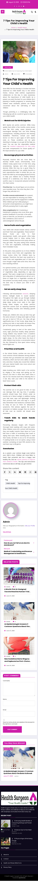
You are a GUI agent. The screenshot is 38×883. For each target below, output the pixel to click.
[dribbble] (19, 6)
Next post (7, 548)
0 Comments (28, 74)
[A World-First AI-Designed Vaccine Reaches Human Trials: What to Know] (19, 576)
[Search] (32, 12)
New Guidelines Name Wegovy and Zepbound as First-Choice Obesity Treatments (17, 660)
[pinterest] (25, 472)
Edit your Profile (30, 525)
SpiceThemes (22, 880)
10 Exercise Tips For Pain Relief (22, 832)
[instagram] (21, 6)
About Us (6, 857)
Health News (8, 67)
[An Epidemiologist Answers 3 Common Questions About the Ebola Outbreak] (19, 611)
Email (4, 710)
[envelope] (20, 472)
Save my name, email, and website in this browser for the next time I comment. (18, 723)
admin (6, 74)
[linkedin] (15, 472)
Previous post (8, 540)
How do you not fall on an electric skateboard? (17, 544)
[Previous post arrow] (33, 543)
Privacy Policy (7, 869)
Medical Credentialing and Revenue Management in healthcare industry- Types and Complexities (18, 552)
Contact (6, 861)
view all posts (7, 532)
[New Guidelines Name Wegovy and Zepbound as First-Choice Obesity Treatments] (19, 646)
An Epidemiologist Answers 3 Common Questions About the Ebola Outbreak (17, 625)
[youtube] (24, 6)
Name (5, 699)
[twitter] (10, 472)
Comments (6, 681)
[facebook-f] (14, 6)
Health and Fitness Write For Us (13, 865)
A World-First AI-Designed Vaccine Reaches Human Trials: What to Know (17, 590)
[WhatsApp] (30, 472)
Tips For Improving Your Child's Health (22, 71)
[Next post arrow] (33, 552)
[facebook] (4, 472)
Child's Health (8, 71)
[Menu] (2, 11)
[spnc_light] (35, 12)
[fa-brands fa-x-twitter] (17, 6)
